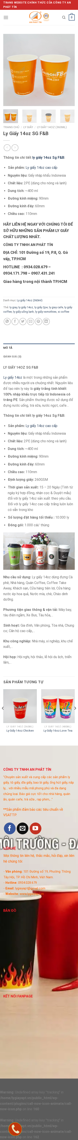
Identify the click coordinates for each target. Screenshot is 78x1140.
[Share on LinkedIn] (46, 321)
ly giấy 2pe (41, 307)
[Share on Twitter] (22, 321)
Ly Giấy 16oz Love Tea (58, 730)
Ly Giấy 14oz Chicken (20, 730)
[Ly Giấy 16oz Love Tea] (58, 706)
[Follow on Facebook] (10, 828)
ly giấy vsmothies (46, 311)
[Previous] (10, 70)
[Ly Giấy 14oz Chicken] (20, 706)
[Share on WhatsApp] (7, 321)
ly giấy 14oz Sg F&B (48, 157)
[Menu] (5, 17)
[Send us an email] (22, 828)
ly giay (13, 307)
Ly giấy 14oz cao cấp (41, 168)
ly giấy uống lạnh (23, 311)
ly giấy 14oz (25, 307)
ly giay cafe (56, 307)
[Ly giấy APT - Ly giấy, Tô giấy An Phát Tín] (39, 17)
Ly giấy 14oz (12, 377)
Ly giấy (28, 127)
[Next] (68, 70)
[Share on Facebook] (15, 321)
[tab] (39, 347)
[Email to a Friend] (30, 321)
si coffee (63, 311)
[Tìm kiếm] (63, 17)
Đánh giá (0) (12, 356)
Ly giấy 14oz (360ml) (52, 127)
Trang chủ (11, 127)
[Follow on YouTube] (35, 828)
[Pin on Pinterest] (38, 321)
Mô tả (7, 347)
